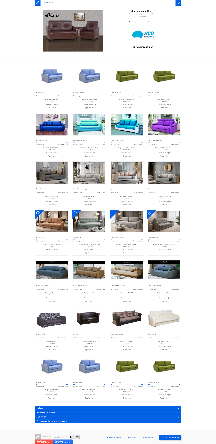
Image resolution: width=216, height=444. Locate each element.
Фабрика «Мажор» (52, 197)
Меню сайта (48, 3)
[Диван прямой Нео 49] (73, 30)
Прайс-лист (52, 108)
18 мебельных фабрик (44, 442)
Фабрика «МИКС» (51, 342)
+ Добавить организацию (170, 437)
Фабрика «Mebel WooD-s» (52, 148)
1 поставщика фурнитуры (63, 442)
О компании (132, 438)
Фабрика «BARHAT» (52, 294)
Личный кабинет (147, 438)
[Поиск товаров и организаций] (178, 3)
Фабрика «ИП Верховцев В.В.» (52, 245)
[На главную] (37, 3)
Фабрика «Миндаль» (51, 100)
